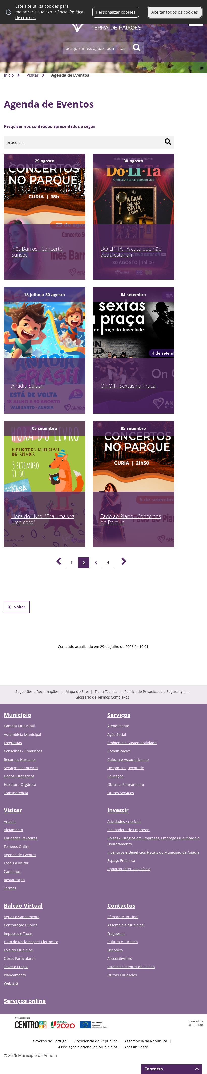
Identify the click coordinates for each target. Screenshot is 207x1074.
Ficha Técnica (106, 691)
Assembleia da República (145, 1041)
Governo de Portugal (50, 1041)
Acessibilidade (136, 1046)
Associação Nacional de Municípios (87, 1046)
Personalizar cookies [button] (115, 12)
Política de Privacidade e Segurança (154, 691)
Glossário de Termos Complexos (102, 697)
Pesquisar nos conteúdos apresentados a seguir (50, 126)
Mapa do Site (77, 691)
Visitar (33, 75)
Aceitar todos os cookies (174, 12)
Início (9, 75)
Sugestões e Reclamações (37, 691)
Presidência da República (95, 1041)
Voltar (19, 607)
